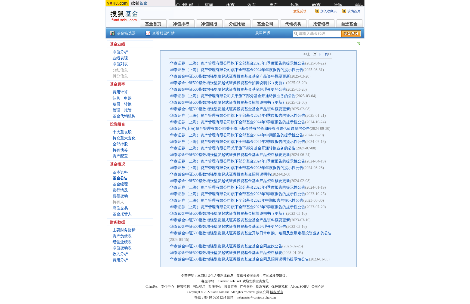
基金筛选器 (126, 33)
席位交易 (120, 208)
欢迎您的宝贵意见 (256, 281)
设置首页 (230, 286)
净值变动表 (122, 248)
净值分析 (120, 52)
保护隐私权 (279, 286)
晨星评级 (262, 33)
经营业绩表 (122, 242)
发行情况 (120, 190)
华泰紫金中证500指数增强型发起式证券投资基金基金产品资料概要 (226, 253)
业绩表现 (120, 58)
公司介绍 (317, 286)
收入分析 (120, 254)
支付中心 (167, 286)
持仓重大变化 (124, 138)
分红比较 (237, 24)
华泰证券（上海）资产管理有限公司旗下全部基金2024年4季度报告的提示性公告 (237, 115)
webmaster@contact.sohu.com (256, 297)
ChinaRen (152, 286)
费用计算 (120, 92)
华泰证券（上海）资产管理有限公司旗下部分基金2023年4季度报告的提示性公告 (237, 187)
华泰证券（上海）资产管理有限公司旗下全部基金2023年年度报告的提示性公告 (236, 168)
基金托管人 (122, 214)
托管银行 (321, 24)
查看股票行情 (163, 33)
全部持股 (120, 144)
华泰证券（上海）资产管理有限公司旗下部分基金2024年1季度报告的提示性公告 (237, 161)
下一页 (323, 54)
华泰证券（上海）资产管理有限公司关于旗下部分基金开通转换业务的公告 (233, 96)
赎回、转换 (122, 104)
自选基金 (349, 24)
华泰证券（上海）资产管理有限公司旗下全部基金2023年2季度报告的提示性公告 (237, 207)
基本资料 (120, 172)
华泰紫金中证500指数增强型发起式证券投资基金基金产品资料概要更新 (230, 76)
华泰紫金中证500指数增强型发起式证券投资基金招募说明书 (220, 174)
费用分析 (120, 260)
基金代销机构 (124, 116)
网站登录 (199, 286)
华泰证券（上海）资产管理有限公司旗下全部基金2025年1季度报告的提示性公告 (237, 63)
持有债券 (120, 150)
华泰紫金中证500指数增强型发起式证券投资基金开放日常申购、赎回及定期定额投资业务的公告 (251, 233)
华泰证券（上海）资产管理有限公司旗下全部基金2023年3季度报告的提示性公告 (237, 194)
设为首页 (353, 11)
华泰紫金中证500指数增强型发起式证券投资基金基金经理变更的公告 (228, 89)
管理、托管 (122, 110)
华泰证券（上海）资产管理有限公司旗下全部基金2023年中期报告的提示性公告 (236, 200)
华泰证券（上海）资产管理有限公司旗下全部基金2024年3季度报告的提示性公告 (237, 122)
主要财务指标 (124, 230)
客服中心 (214, 286)
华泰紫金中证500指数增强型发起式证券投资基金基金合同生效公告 (226, 246)
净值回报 (209, 24)
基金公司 (265, 24)
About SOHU (299, 286)
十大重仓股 (122, 132)
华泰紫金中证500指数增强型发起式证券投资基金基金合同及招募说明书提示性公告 (239, 259)
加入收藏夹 (328, 11)
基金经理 (120, 184)
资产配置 (120, 156)
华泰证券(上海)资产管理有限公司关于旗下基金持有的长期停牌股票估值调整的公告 (240, 129)
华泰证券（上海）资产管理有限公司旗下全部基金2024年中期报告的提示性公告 (236, 135)
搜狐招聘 (183, 286)
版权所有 (276, 292)
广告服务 (246, 286)
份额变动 (120, 196)
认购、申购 (122, 98)
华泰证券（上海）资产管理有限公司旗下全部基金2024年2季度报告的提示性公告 (237, 142)
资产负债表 (122, 236)
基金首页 (153, 24)
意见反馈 (300, 11)
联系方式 (262, 286)
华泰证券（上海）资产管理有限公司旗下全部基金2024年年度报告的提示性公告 (236, 70)
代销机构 (293, 24)
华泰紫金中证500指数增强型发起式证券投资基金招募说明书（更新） (228, 83)
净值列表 (120, 64)
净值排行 (181, 24)
